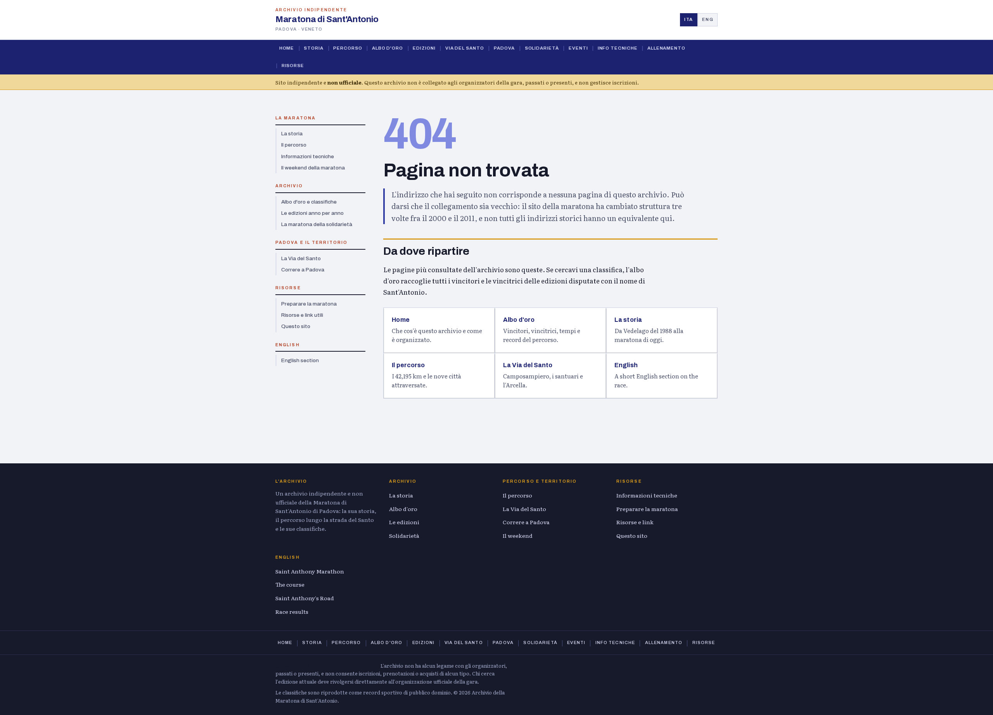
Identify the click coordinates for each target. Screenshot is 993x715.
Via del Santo (464, 48)
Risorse (293, 65)
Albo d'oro (387, 48)
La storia (292, 133)
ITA (688, 19)
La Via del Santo (301, 258)
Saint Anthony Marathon (309, 571)
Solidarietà (542, 48)
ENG (707, 19)
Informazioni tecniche (307, 156)
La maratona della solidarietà (316, 224)
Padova (504, 48)
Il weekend (518, 535)
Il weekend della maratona (313, 168)
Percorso (347, 48)
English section (300, 360)
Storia (314, 48)
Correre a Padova (302, 270)
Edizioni (424, 48)
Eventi (578, 48)
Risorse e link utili (302, 315)
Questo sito (295, 326)
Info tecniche (618, 48)
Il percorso (293, 145)
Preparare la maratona (309, 304)
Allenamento (666, 48)
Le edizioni (404, 522)
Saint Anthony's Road (304, 598)
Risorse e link (635, 522)
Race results (291, 611)
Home (286, 48)
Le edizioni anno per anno (312, 213)
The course (289, 584)
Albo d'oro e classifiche (309, 202)
